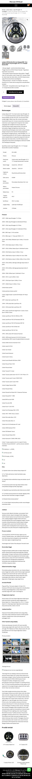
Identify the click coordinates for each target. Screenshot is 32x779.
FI (18, 773)
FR (19, 773)
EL (23, 773)
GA (3, 775)
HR (9, 773)
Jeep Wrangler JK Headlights (21, 101)
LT (11, 775)
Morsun (17, 770)
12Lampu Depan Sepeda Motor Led (23, 763)
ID (29, 773)
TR (18, 777)
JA (6, 775)
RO (21, 775)
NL (15, 773)
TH (16, 777)
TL (14, 777)
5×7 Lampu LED (23, 744)
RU (23, 775)
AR (3, 773)
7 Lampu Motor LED (9, 762)
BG (5, 773)
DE (21, 773)
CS (11, 773)
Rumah (3, 9)
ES (29, 775)
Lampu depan (9, 9)
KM (8, 775)
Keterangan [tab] (7, 106)
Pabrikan (26, 770)
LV (9, 775)
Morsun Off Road (16, 2)
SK (26, 775)
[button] (27, 19)
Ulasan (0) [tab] (16, 106)
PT (19, 775)
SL (28, 775)
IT (4, 775)
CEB (7, 773)
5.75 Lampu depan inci (8, 744)
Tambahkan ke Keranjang (15, 92)
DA (13, 773)
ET (16, 773)
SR (24, 775)
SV (12, 777)
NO (15, 775)
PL (17, 775)
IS (28, 773)
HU (26, 773)
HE (24, 773)
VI (19, 777)
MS (13, 775)
